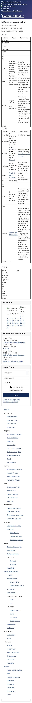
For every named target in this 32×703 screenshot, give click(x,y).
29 (21, 325)
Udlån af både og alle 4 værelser (14, 342)
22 (21, 323)
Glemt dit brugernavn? (10, 402)
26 (13, 325)
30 (23, 325)
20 (16, 323)
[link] (12, 153)
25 (10, 325)
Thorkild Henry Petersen (12, 175)
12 (13, 321)
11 (10, 321)
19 (13, 323)
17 (7, 323)
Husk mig (8, 382)
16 (23, 321)
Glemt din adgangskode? (11, 400)
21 (18, 323)
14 (18, 321)
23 (23, 323)
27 (15, 325)
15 (21, 321)
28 (18, 325)
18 (10, 323)
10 (8, 321)
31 (8, 327)
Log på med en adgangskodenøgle (16, 388)
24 (8, 325)
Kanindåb (6, 349)
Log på (16, 395)
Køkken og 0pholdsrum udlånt (13, 361)
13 (15, 321)
